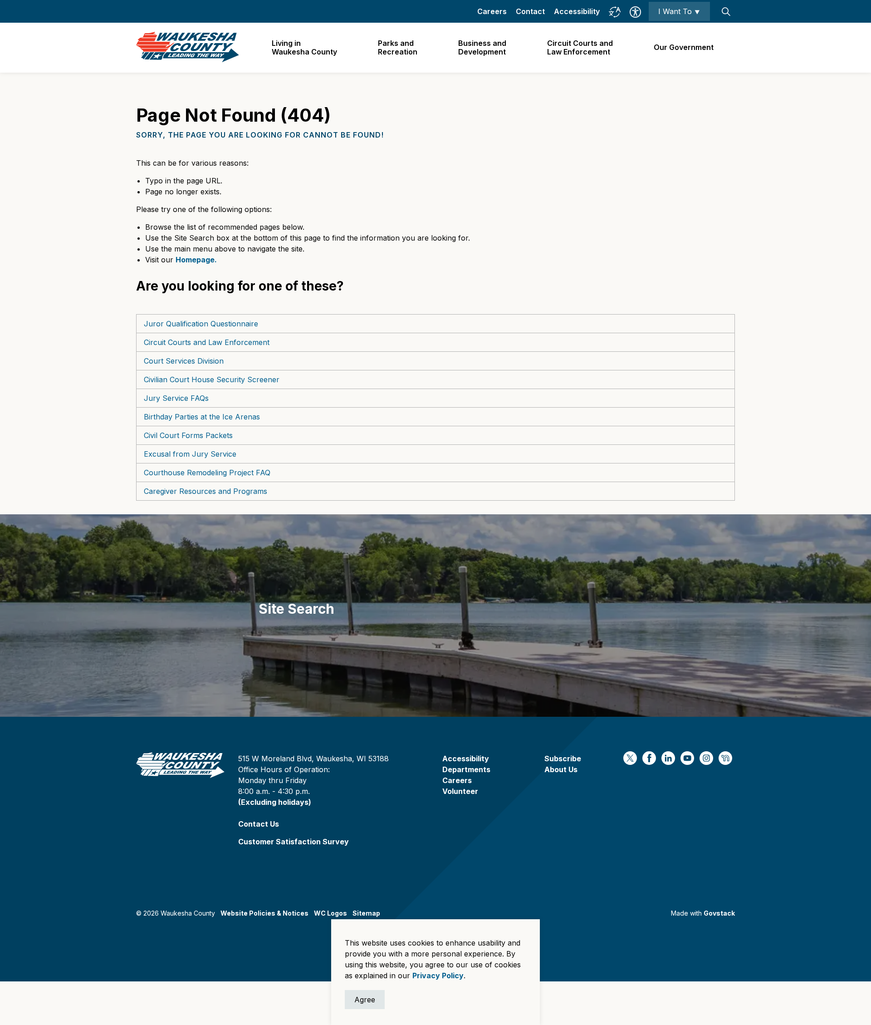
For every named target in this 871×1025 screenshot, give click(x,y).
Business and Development (482, 47)
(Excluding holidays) (274, 802)
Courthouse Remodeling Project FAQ (207, 472)
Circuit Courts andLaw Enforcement (580, 47)
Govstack (719, 913)
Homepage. (196, 259)
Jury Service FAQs (176, 398)
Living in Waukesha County (304, 47)
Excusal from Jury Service (190, 453)
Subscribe (562, 758)
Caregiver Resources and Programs (205, 491)
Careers (492, 11)
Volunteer (460, 791)
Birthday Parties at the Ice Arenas (202, 416)
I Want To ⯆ (679, 11)
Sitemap (366, 913)
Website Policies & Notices (264, 913)
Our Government (684, 47)
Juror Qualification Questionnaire (201, 323)
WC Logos (330, 913)
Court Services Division (184, 360)
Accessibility (577, 11)
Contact (530, 11)
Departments (466, 769)
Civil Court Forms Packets (188, 435)
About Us (560, 769)
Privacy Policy (438, 975)
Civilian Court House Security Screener (211, 379)
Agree (364, 999)
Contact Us (258, 823)
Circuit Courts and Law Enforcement (206, 342)
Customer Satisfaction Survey (293, 841)
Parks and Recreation (397, 47)
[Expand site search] (726, 11)
